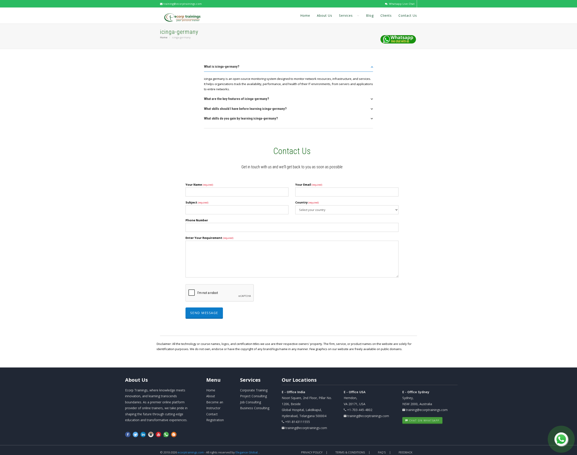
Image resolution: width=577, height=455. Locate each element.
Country (307, 202)
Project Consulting (253, 396)
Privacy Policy (312, 452)
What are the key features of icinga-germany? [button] (236, 99)
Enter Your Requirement (209, 238)
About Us (324, 15)
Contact (212, 414)
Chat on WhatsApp (424, 420)
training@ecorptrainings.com (182, 3)
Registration (215, 420)
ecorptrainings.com (191, 452)
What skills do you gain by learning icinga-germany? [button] (241, 118)
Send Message (204, 313)
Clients (386, 15)
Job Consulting (250, 402)
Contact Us (407, 15)
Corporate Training (254, 390)
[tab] (288, 68)
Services (346, 15)
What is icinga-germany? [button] (221, 67)
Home (305, 15)
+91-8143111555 (297, 422)
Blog (370, 15)
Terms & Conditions (350, 452)
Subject (196, 202)
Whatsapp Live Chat (401, 3)
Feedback (405, 452)
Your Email (308, 184)
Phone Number (196, 220)
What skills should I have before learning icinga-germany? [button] (245, 109)
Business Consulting (254, 408)
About (136, 379)
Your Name (199, 184)
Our (299, 379)
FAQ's (382, 452)
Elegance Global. (247, 452)
